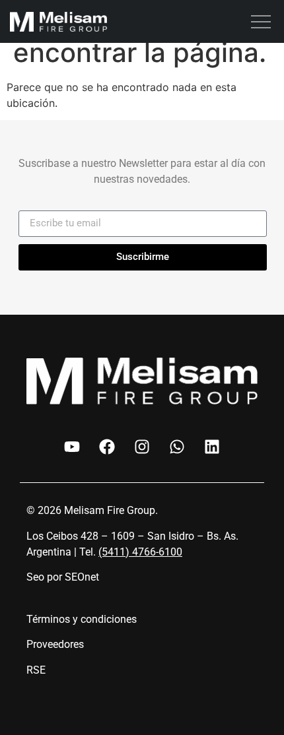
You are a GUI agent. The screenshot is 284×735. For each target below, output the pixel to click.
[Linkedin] (212, 447)
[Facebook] (107, 447)
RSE (36, 670)
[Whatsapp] (177, 447)
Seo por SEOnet (62, 577)
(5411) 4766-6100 (140, 552)
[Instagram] (142, 447)
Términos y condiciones (81, 619)
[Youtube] (72, 447)
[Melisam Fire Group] (58, 24)
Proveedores (55, 644)
